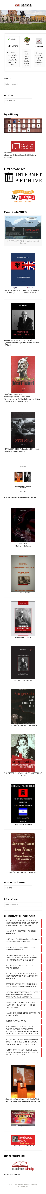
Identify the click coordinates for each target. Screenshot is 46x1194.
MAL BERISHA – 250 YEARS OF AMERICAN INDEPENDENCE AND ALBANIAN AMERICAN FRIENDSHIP (22, 976)
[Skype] (19, 1190)
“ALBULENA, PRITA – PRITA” (16, 1021)
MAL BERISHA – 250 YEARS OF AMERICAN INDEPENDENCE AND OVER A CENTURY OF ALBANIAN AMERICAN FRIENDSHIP (22, 923)
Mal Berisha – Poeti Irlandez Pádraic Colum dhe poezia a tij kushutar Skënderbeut (23, 940)
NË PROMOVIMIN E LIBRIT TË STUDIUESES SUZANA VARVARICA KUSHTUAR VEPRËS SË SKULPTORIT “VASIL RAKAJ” (22, 1052)
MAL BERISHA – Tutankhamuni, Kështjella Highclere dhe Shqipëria (20, 948)
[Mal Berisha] (23, 5)
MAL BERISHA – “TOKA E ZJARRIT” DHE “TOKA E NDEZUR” (20, 967)
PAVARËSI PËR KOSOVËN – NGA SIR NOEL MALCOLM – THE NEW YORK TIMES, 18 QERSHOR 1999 (21, 1005)
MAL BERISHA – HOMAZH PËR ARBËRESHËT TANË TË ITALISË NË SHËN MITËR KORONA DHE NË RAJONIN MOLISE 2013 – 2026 (22, 1042)
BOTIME (27, 45)
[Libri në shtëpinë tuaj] (23, 1166)
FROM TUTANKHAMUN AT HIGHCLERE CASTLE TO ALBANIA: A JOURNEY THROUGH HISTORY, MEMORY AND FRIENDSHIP (22, 957)
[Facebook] (23, 1190)
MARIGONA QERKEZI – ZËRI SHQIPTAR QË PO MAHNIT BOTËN (23, 1014)
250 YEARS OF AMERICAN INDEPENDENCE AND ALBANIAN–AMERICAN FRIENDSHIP (21, 985)
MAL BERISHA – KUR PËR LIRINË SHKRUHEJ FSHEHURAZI (21, 932)
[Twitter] (26, 1190)
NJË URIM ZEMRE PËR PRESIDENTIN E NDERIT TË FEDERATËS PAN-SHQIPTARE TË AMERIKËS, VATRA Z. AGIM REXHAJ (23, 994)
